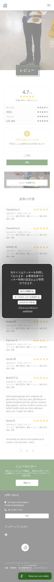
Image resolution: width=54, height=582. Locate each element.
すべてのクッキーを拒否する (27, 297)
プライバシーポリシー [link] (28, 307)
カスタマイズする (27, 302)
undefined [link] (27, 311)
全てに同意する (27, 291)
